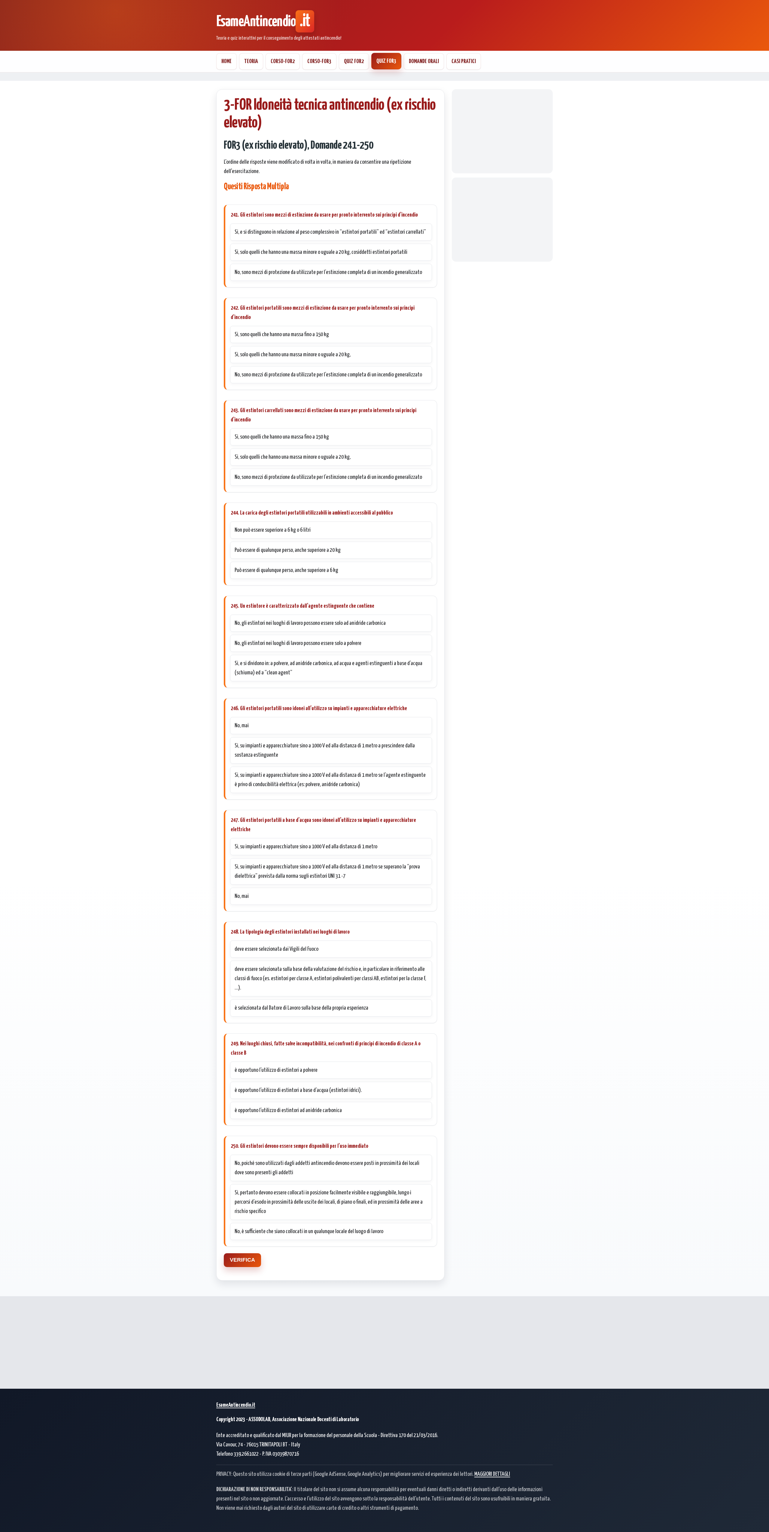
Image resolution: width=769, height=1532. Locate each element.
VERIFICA (242, 1260)
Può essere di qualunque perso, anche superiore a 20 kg (288, 550)
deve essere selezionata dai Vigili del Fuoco (276, 949)
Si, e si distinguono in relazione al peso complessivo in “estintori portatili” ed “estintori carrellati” (330, 232)
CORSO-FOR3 (319, 61)
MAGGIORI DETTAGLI (492, 1474)
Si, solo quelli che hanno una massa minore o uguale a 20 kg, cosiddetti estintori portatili (321, 252)
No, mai (242, 725)
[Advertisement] (502, 131)
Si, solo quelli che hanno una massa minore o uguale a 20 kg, (293, 354)
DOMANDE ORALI (424, 61)
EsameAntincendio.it (235, 1405)
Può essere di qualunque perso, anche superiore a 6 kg (286, 570)
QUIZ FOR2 (354, 61)
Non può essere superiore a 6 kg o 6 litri (273, 530)
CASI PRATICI (463, 61)
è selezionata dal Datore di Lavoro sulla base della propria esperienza (301, 1008)
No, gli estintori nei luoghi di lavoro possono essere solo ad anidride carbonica (310, 623)
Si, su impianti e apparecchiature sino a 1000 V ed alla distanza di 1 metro (306, 847)
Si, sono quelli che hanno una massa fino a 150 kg (282, 334)
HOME (226, 61)
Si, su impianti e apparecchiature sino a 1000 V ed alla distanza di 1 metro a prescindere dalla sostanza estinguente (325, 750)
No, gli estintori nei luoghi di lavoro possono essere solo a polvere (298, 643)
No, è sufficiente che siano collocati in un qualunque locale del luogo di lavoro (309, 1231)
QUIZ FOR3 (386, 61)
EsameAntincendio (263, 22)
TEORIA (251, 61)
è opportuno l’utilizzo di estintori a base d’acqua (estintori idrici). (298, 1090)
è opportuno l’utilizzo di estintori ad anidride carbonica (288, 1110)
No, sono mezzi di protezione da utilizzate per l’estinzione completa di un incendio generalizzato (328, 272)
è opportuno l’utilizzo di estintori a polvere (276, 1070)
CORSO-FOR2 (283, 61)
